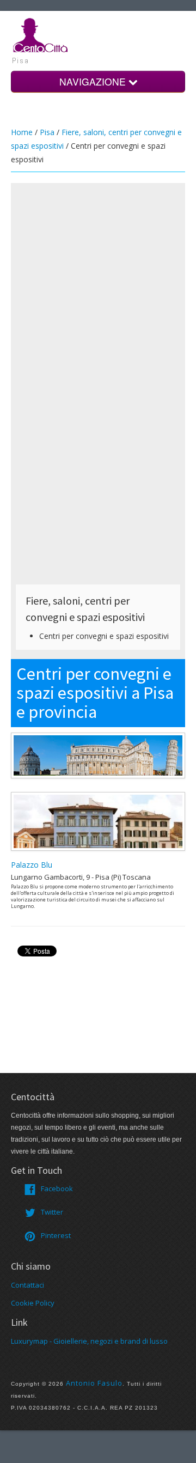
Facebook (57, 1188)
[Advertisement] (98, 285)
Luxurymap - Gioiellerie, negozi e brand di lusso (89, 1341)
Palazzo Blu (31, 864)
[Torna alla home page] (41, 34)
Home (22, 132)
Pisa (47, 132)
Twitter (52, 1212)
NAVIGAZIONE (93, 81)
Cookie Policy (32, 1303)
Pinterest (56, 1235)
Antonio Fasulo (94, 1383)
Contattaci (27, 1285)
